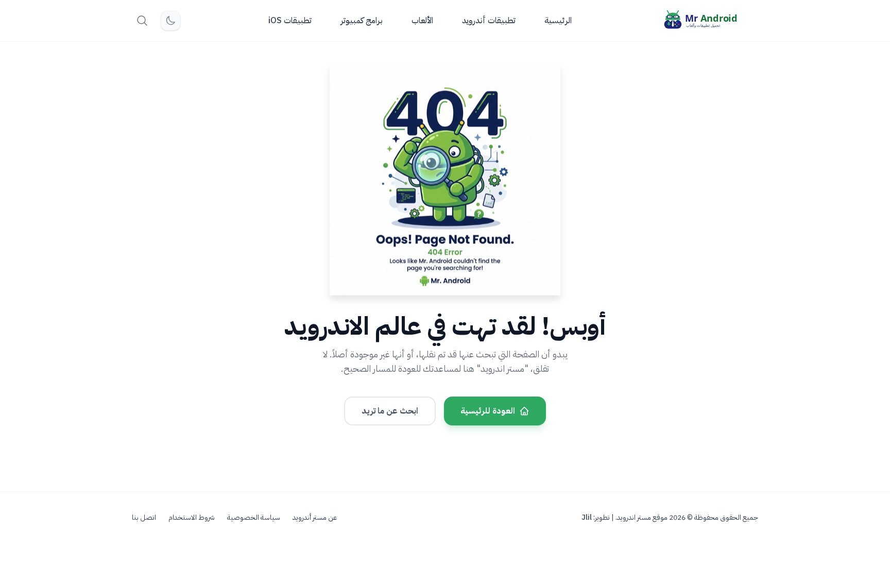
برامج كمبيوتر (361, 20)
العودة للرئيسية (487, 411)
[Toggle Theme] (170, 20)
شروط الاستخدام (191, 518)
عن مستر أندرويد (315, 518)
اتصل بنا (144, 518)
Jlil (586, 517)
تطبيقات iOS (290, 20)
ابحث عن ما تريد (390, 411)
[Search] (142, 20)
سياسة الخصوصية (253, 518)
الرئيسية (558, 20)
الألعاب (422, 20)
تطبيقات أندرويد (489, 20)
